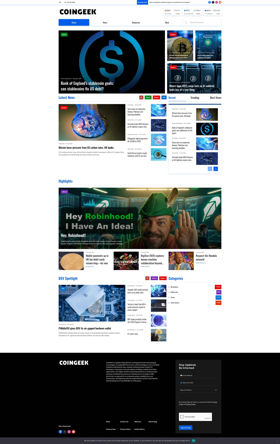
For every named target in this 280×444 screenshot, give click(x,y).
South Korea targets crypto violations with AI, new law (137, 154)
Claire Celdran (146, 266)
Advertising (152, 422)
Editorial (64, 192)
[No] (277, 441)
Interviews (175, 303)
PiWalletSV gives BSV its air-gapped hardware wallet (85, 328)
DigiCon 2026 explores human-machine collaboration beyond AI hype (152, 259)
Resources (136, 22)
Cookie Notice (139, 429)
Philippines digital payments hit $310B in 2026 (138, 140)
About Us (137, 422)
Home (74, 22)
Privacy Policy (125, 429)
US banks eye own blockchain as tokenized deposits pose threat (178, 56)
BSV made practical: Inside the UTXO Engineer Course (137, 320)
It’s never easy (133, 333)
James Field (62, 143)
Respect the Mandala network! (206, 257)
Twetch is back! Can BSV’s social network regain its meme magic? (137, 307)
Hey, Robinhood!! (73, 235)
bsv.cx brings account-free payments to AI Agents (205, 56)
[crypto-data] (172, 12)
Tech (200, 34)
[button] (210, 169)
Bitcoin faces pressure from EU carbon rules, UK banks (86, 147)
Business (173, 34)
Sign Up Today (186, 428)
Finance (64, 34)
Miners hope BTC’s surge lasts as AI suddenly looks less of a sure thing (191, 87)
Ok (194, 440)
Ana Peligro (130, 104)
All (141, 97)
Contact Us (124, 422)
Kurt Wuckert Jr (201, 262)
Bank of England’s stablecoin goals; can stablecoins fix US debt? (169, 2)
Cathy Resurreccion (133, 134)
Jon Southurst (201, 52)
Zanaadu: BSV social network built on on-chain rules (138, 291)
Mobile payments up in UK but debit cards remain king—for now (97, 259)
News (105, 22)
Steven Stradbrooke (66, 78)
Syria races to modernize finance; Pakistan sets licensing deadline (136, 112)
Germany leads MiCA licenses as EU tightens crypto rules (138, 125)
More (167, 22)
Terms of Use (111, 429)
